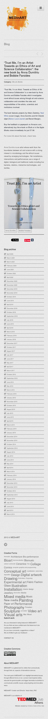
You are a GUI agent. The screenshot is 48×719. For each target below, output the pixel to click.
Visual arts (13, 614)
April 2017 (10, 366)
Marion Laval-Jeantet (17, 118)
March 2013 (11, 514)
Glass (7, 585)
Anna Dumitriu (9, 147)
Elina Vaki (41, 706)
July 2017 (10, 355)
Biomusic (29, 560)
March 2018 (11, 332)
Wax (24, 614)
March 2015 (11, 425)
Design (15, 574)
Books (20, 82)
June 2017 (10, 359)
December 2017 (12, 343)
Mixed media (14, 596)
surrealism (24, 611)
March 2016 (11, 390)
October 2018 (11, 312)
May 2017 (10, 363)
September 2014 (12, 448)
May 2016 (10, 386)
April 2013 (10, 510)
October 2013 (11, 491)
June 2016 (10, 382)
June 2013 (10, 506)
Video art (35, 610)
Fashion (38, 581)
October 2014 (11, 444)
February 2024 (11, 265)
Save (28, 240)
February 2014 (11, 475)
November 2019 (12, 293)
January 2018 (11, 339)
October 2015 (11, 405)
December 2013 (12, 483)
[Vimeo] (6, 544)
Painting (26, 599)
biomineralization (18, 560)
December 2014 (12, 436)
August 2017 (11, 351)
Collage (35, 563)
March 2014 (11, 471)
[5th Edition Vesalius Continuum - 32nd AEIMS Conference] (37, 53)
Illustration (19, 585)
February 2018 (11, 335)
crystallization (31, 571)
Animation (7, 556)
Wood (29, 614)
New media (11, 599)
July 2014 (10, 456)
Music (29, 596)
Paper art (9, 603)
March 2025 (11, 258)
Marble (23, 592)
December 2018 (12, 308)
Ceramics (21, 563)
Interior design (28, 589)
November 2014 (12, 440)
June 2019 (10, 300)
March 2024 (11, 262)
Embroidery (21, 578)
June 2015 (10, 417)
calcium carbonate (9, 564)
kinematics (17, 593)
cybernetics (39, 571)
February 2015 (11, 429)
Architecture (16, 556)
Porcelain (28, 607)
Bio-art (14, 82)
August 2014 (11, 452)
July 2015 (10, 413)
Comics (8, 567)
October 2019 (11, 297)
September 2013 (12, 495)
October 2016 (11, 374)
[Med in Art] (17, 31)
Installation (13, 589)
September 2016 (12, 378)
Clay (28, 564)
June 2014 (10, 460)
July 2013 (10, 502)
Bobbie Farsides (25, 230)
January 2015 (11, 432)
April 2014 (10, 467)
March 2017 (11, 370)
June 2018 (10, 324)
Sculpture (12, 610)
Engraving (29, 578)
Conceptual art (15, 571)
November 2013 (12, 487)
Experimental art (15, 581)
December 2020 (12, 281)
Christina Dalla (31, 706)
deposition (7, 575)
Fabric (30, 581)
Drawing (10, 578)
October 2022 (11, 273)
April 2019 (10, 304)
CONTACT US (9, 638)
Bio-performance (31, 556)
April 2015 (10, 421)
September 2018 (12, 316)
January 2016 (11, 398)
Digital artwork (31, 574)
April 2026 (10, 254)
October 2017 (11, 347)
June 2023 (10, 269)
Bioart (8, 560)
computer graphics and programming (24, 567)
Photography (14, 607)
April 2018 (10, 328)
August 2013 (11, 499)
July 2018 (10, 320)
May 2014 (10, 464)
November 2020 (12, 285)
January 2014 (11, 479)
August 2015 (11, 409)
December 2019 (12, 289)
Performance (23, 603)
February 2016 (11, 394)
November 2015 (12, 401)
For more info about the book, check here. (20, 136)
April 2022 (10, 277)
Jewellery (8, 592)
